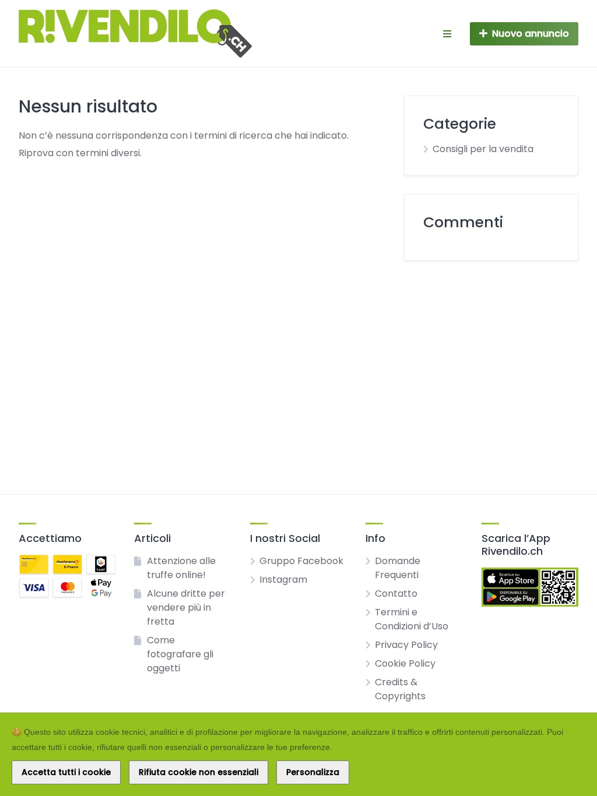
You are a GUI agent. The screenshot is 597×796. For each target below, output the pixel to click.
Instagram (283, 579)
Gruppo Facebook (301, 561)
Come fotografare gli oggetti (180, 654)
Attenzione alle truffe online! (181, 568)
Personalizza (312, 772)
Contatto (396, 593)
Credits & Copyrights (400, 689)
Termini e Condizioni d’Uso (411, 619)
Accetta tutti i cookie (66, 772)
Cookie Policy (405, 663)
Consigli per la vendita (483, 149)
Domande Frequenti (397, 568)
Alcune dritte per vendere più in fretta (186, 607)
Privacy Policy (406, 644)
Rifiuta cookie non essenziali (198, 772)
